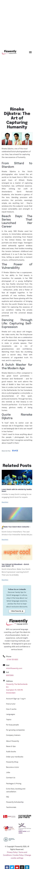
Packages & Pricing (13, 783)
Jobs (8, 772)
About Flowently (12, 741)
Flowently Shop (12, 762)
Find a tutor (10, 704)
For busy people (12, 725)
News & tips (11, 746)
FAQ (7, 797)
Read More (5, 502)
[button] (30, 52)
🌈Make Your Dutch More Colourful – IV (16, 528)
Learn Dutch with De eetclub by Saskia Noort (17, 490)
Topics (8, 719)
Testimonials (11, 807)
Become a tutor (12, 767)
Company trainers (13, 735)
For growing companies (15, 730)
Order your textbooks (14, 757)
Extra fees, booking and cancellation (15, 790)
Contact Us (10, 778)
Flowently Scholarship (14, 802)
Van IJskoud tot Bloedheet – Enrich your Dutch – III (15, 565)
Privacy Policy (12, 852)
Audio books (11, 751)
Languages (10, 714)
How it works (11, 709)
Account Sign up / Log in (16, 699)
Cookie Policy (18, 855)
